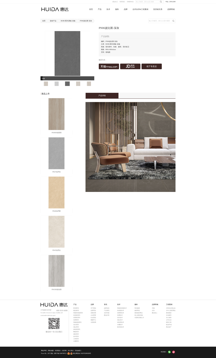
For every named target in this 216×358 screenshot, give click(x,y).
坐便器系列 (76, 315)
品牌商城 (171, 9)
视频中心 (93, 320)
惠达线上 (154, 313)
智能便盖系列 (77, 322)
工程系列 (76, 339)
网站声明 (43, 350)
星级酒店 (168, 313)
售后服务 (137, 308)
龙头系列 (76, 324)
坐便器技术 (120, 310)
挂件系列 (76, 336)
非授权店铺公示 (139, 317)
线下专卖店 (152, 66)
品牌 (125, 9)
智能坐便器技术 (122, 308)
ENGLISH (173, 1)
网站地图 (51, 350)
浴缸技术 (120, 320)
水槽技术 (120, 324)
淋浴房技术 (120, 322)
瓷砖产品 (53, 21)
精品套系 (76, 310)
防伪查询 (76, 308)
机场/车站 (169, 324)
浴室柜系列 (76, 317)
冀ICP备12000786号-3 (60, 353)
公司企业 (168, 320)
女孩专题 (106, 313)
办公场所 (168, 317)
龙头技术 (120, 317)
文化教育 (168, 315)
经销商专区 (130, 1)
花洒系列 (76, 320)
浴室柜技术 (120, 313)
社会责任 (93, 317)
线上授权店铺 (139, 315)
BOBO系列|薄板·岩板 (68, 21)
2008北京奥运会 (171, 308)
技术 (108, 9)
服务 (117, 9)
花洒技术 (120, 315)
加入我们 (70, 350)
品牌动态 (106, 308)
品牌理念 (93, 310)
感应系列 (76, 334)
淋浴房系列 (76, 329)
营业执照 (78, 350)
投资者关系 (157, 9)
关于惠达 (93, 308)
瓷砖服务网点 (139, 313)
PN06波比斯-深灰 (86, 21)
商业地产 (168, 327)
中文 (167, 1)
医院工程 (168, 322)
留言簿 (64, 350)
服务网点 (137, 310)
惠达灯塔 (106, 315)
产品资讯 (106, 310)
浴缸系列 (76, 327)
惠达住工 (115, 1)
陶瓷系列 (76, 331)
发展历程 (93, 313)
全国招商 (93, 322)
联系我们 (122, 1)
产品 (99, 9)
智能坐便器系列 (78, 313)
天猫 (153, 308)
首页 (91, 9)
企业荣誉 (93, 315)
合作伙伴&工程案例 (140, 9)
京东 (153, 310)
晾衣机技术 (120, 327)
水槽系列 (76, 341)
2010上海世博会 (171, 310)
